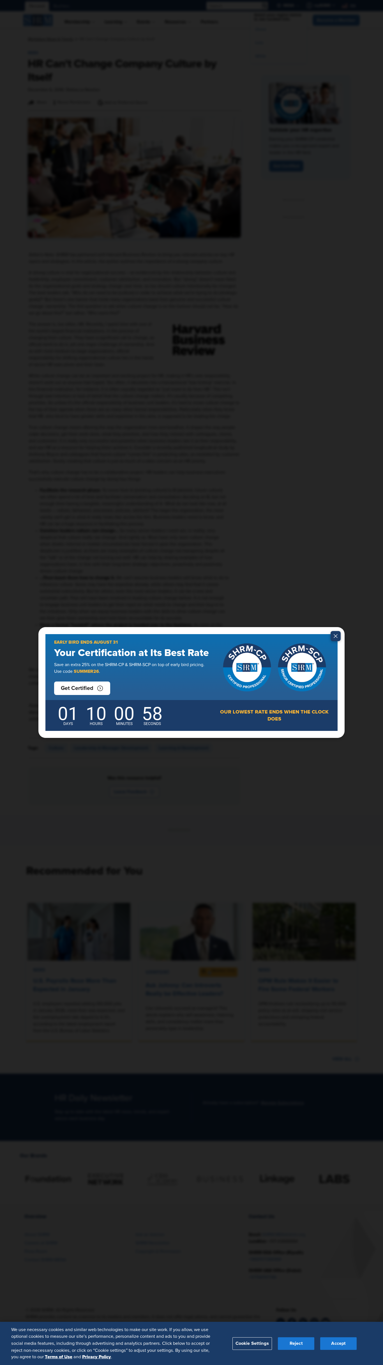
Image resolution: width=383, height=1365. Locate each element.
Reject (296, 1343)
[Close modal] (336, 636)
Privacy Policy (96, 1357)
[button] (82, 688)
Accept (338, 1343)
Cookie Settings (252, 1343)
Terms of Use (58, 1357)
